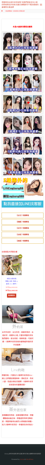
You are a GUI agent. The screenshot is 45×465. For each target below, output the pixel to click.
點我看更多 (11, 295)
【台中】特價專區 (22, 228)
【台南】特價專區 (22, 234)
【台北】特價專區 (22, 215)
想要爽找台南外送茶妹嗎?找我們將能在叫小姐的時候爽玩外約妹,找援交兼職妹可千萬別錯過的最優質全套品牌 (20, 4)
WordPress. (30, 459)
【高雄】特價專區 (22, 241)
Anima (22, 459)
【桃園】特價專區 (22, 222)
